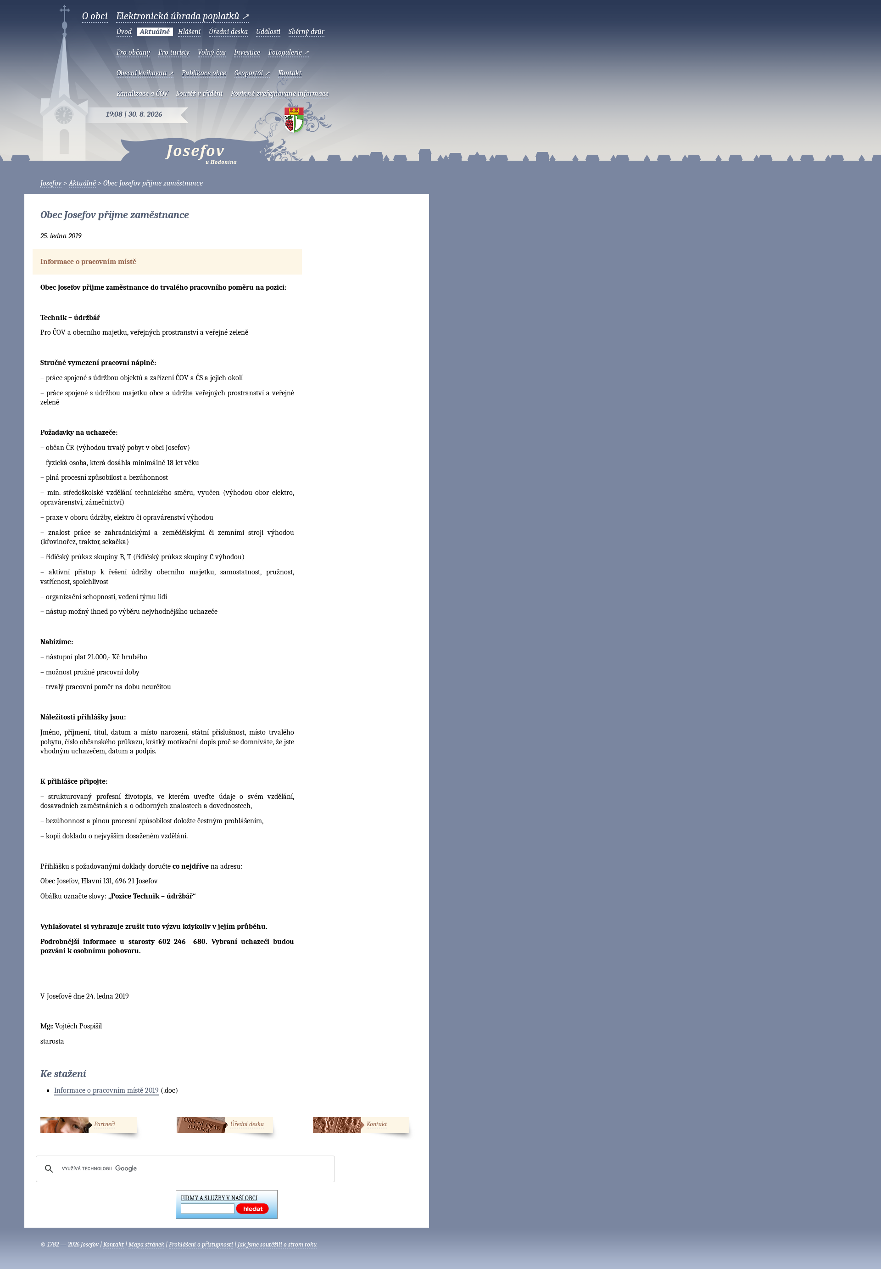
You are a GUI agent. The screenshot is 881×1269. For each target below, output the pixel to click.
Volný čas (212, 52)
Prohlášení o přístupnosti (201, 1244)
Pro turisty (174, 52)
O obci (95, 16)
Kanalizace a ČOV (142, 94)
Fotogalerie (288, 52)
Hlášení (189, 32)
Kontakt (289, 73)
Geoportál (252, 73)
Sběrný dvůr (306, 32)
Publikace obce (204, 73)
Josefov (176, 148)
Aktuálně (155, 32)
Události (268, 32)
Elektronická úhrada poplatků (182, 16)
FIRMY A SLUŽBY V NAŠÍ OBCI (219, 1198)
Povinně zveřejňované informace (280, 94)
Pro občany (133, 52)
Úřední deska (228, 32)
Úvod (124, 32)
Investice (247, 52)
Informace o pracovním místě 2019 (106, 1090)
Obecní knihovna (145, 73)
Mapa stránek (146, 1244)
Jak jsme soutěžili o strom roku (277, 1244)
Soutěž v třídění (199, 94)
